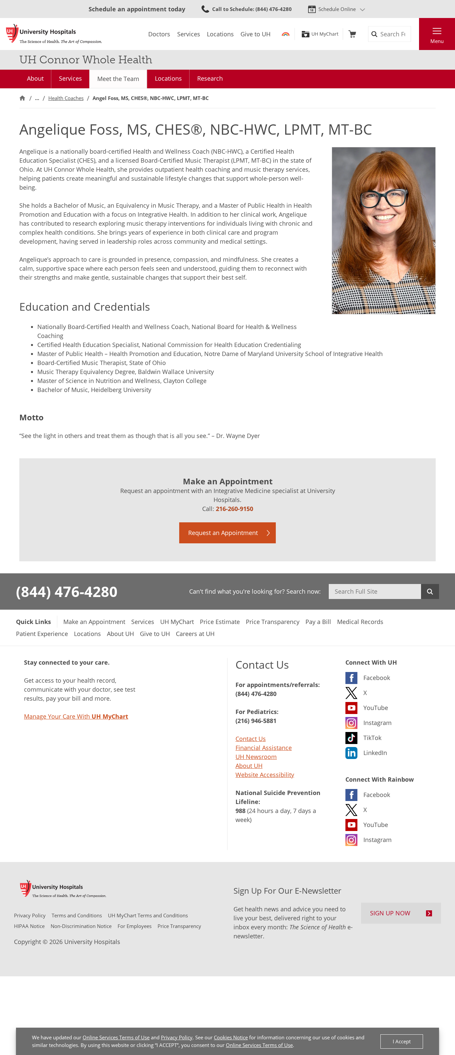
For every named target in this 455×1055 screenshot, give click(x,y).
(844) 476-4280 (67, 591)
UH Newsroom (256, 757)
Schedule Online (337, 9)
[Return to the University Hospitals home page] (54, 34)
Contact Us (250, 739)
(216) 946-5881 (255, 721)
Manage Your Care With (76, 716)
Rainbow (285, 34)
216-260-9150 (234, 509)
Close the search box (415, 34)
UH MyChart (324, 34)
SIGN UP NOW (390, 913)
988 (240, 811)
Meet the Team (118, 79)
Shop (352, 34)
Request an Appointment (223, 533)
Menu (437, 41)
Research (210, 78)
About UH (248, 766)
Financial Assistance (263, 748)
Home (22, 98)
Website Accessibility (264, 775)
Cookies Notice (231, 1037)
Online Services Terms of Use (116, 1037)
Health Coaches (66, 98)
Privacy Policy (177, 1037)
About (35, 78)
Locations (168, 78)
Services (70, 78)
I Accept (402, 1041)
